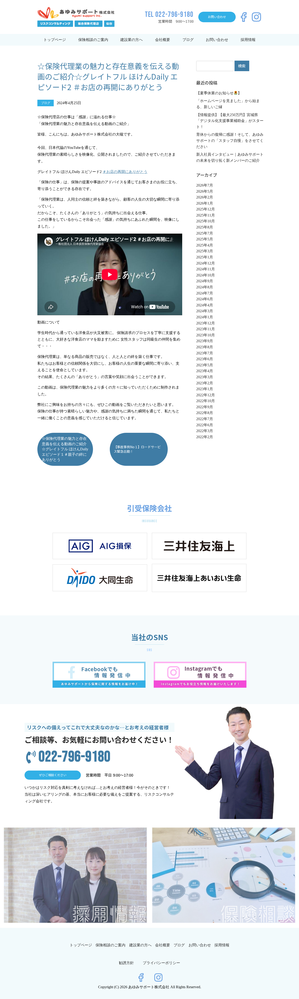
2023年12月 (205, 323)
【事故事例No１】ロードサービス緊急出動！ (137, 449)
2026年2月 (204, 197)
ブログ (188, 40)
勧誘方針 (126, 963)
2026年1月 (204, 203)
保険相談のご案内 (93, 40)
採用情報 (248, 40)
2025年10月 (205, 221)
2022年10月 (205, 401)
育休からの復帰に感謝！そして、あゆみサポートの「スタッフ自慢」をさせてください (229, 140)
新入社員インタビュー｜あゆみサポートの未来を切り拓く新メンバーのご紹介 (229, 157)
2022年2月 (204, 437)
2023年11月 (205, 329)
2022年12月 (205, 395)
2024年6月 (204, 299)
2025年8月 (204, 227)
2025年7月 (204, 233)
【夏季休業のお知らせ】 (219, 93)
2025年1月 (204, 257)
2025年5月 (204, 239)
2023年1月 (204, 389)
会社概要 (162, 40)
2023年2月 (204, 383)
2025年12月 (205, 209)
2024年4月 (204, 305)
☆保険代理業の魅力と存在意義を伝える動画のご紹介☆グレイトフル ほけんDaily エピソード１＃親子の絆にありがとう (65, 449)
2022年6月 (204, 425)
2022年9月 (204, 407)
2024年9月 (204, 281)
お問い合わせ (217, 40)
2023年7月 (204, 353)
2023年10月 (205, 335)
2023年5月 (204, 365)
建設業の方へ (131, 40)
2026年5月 (204, 191)
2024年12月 (205, 263)
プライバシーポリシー (161, 963)
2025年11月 (205, 215)
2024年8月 (204, 287)
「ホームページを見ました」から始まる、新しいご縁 (228, 104)
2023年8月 (204, 347)
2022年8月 (204, 413)
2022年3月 (204, 431)
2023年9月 (204, 341)
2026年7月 (204, 185)
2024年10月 (205, 275)
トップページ (54, 40)
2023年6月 (204, 359)
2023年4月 (204, 371)
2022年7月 (204, 419)
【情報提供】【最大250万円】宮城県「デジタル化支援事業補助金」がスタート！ (229, 121)
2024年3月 (204, 311)
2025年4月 (204, 245)
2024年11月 (205, 269)
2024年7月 (204, 293)
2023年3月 (204, 377)
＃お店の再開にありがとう (125, 172)
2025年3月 (204, 251)
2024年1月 (204, 317)
